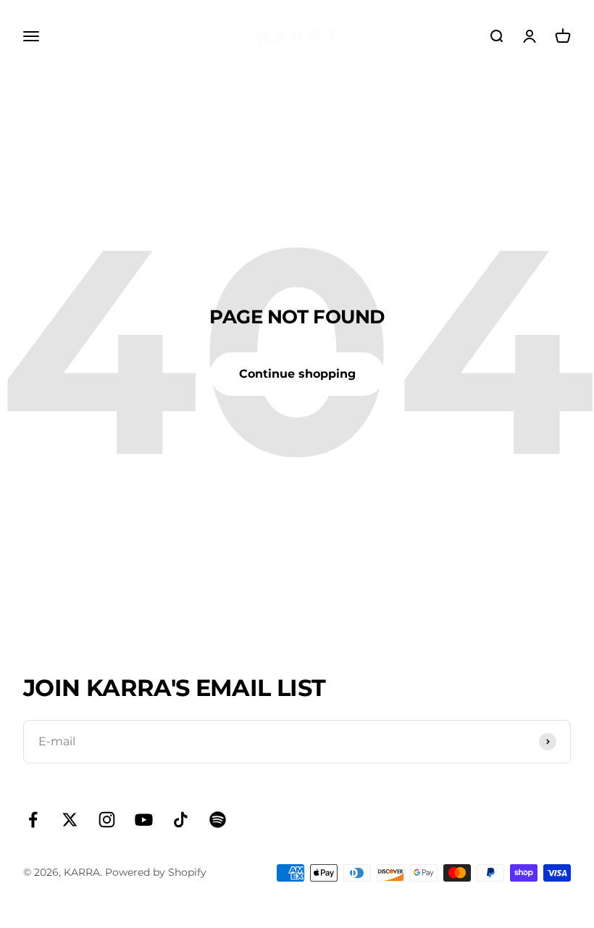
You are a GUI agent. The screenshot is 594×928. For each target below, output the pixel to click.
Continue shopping (297, 374)
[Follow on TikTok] (181, 819)
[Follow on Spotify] (217, 819)
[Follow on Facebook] (33, 819)
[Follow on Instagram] (107, 819)
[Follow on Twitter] (70, 819)
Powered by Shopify (155, 872)
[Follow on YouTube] (144, 819)
